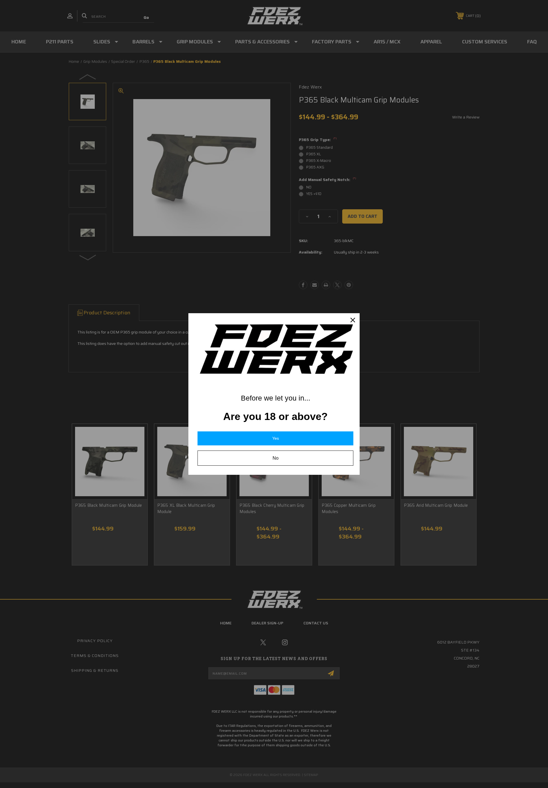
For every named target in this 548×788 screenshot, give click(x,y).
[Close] (353, 320)
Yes (275, 438)
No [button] (276, 458)
